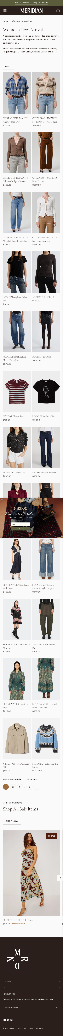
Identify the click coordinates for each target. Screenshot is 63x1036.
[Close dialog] (1, 499)
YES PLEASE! (20, 528)
